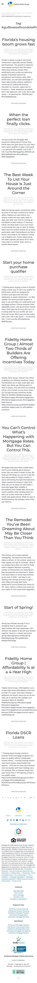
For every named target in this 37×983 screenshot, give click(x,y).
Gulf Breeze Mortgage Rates (18, 915)
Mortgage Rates (21, 461)
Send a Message (18, 895)
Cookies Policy (16, 873)
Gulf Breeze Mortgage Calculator (18, 925)
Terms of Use (16, 881)
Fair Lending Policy (20, 875)
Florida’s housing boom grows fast (18, 41)
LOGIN (28, 815)
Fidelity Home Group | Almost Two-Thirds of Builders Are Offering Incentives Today (18, 350)
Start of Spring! (18, 607)
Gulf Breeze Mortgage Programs (18, 913)
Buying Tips (15, 458)
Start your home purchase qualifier (18, 267)
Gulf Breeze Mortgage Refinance (18, 917)
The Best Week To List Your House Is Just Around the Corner (18, 184)
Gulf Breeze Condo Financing (18, 909)
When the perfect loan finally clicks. (18, 119)
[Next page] (34, 797)
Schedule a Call (18, 897)
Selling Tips (18, 204)
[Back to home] (18, 4)
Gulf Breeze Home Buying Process (19, 927)
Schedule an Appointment (18, 899)
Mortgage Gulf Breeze (18, 54)
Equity (14, 546)
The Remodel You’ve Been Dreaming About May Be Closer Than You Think (18, 529)
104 (31, 797)
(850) (18, 891)
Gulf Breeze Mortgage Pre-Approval (18, 931)
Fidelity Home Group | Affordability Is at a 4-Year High (18, 665)
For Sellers (17, 201)
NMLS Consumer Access (25, 879)
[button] (3, 4)
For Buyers (25, 458)
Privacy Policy (6, 881)
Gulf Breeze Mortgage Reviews (19, 933)
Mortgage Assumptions (17, 877)
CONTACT (18, 815)
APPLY (8, 815)
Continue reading (18, 103)
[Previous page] (2, 797)
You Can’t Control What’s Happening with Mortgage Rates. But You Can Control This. (18, 438)
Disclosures (26, 873)
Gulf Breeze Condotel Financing (18, 911)
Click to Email (18, 893)
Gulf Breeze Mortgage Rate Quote (18, 929)
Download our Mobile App (18, 824)
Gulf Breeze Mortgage (22, 52)
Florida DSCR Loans (18, 735)
